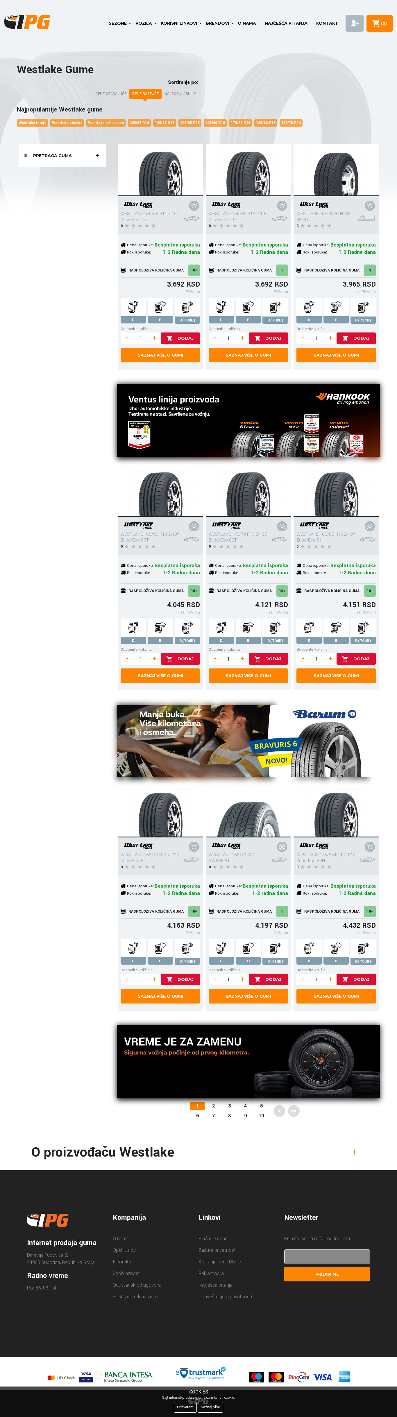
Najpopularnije (180, 93)
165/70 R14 (291, 122)
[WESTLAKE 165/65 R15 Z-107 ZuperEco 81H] (336, 491)
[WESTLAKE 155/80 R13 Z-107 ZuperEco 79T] (248, 170)
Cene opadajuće (110, 93)
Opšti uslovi (125, 1250)
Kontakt (327, 23)
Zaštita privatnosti (218, 1250)
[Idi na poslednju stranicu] (294, 1111)
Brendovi (217, 23)
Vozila (143, 23)
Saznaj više (210, 1407)
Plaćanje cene (213, 1238)
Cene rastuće (145, 93)
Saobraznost (126, 1273)
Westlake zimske (67, 122)
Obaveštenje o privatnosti (225, 1296)
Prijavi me (327, 1274)
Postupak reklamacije (135, 1296)
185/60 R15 (266, 122)
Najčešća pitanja (286, 23)
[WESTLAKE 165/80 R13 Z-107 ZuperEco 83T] (160, 491)
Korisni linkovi (179, 23)
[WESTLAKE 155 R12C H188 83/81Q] (336, 170)
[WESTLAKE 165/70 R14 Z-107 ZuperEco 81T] (160, 811)
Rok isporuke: (139, 252)
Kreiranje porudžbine (220, 1261)
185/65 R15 (190, 122)
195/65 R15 (164, 122)
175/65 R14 (240, 122)
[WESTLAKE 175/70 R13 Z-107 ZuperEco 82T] (248, 491)
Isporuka (122, 1261)
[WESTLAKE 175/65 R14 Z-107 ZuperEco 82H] (336, 811)
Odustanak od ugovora (137, 1285)
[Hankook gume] (248, 421)
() (383, 23)
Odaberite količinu (136, 329)
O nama (247, 23)
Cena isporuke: (140, 245)
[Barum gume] (248, 742)
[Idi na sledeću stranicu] (279, 1111)
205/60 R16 (215, 122)
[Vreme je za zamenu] (248, 1062)
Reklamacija (211, 1273)
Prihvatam (185, 1407)
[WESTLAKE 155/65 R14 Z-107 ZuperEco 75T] (160, 170)
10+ (194, 270)
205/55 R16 (139, 122)
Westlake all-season (106, 122)
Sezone (118, 23)
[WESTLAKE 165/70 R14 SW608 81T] (248, 811)
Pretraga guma (52, 155)
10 (261, 1115)
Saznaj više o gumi (160, 355)
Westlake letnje (32, 122)
